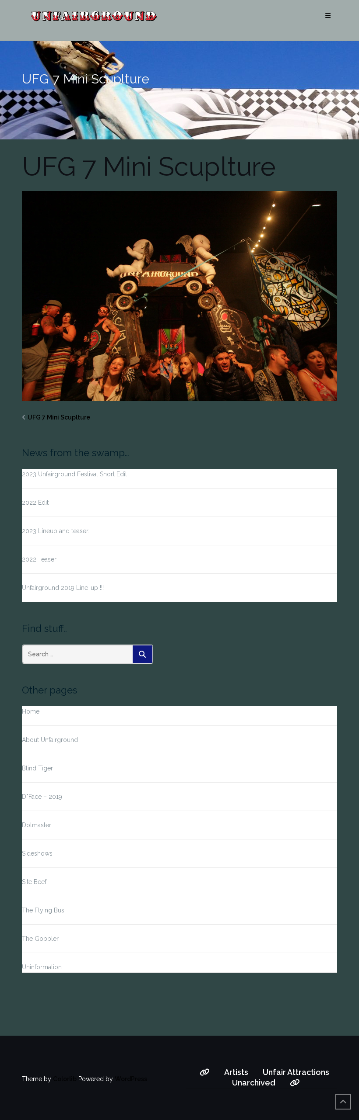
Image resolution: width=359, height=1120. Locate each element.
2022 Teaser (39, 559)
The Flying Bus (43, 910)
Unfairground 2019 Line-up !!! (63, 587)
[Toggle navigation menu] (328, 16)
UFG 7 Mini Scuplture (59, 417)
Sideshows (37, 853)
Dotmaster (36, 825)
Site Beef (34, 881)
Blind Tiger (37, 768)
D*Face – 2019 (42, 796)
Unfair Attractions (296, 1072)
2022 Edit (35, 502)
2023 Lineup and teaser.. (56, 530)
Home (30, 711)
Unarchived (253, 1082)
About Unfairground (50, 739)
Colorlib (65, 1078)
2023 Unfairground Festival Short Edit (74, 474)
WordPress (131, 1078)
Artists (236, 1072)
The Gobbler (40, 938)
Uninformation (42, 967)
